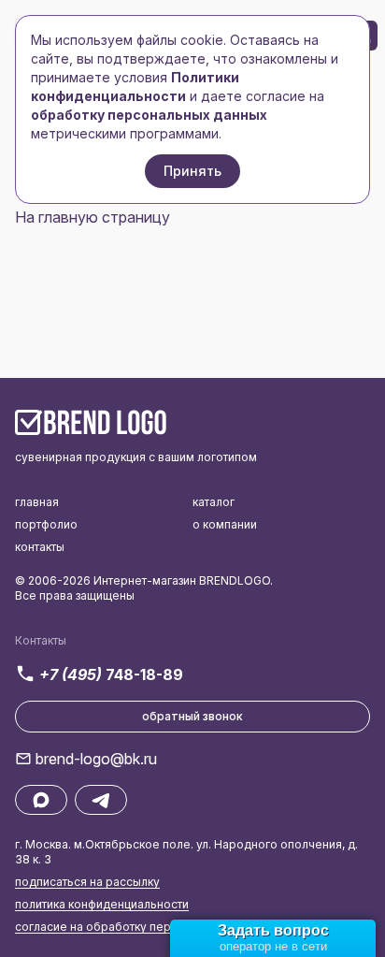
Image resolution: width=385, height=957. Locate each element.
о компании (224, 524)
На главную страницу (92, 217)
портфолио (46, 524)
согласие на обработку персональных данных (146, 927)
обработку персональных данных (149, 115)
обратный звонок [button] (192, 716)
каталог (213, 502)
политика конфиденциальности (102, 904)
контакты (39, 547)
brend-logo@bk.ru (96, 758)
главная (37, 502)
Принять (192, 171)
